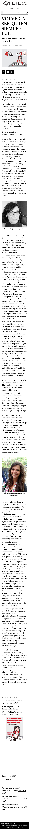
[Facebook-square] (19, 12)
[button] (2, 12)
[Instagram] (26, 12)
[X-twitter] (23, 12)
